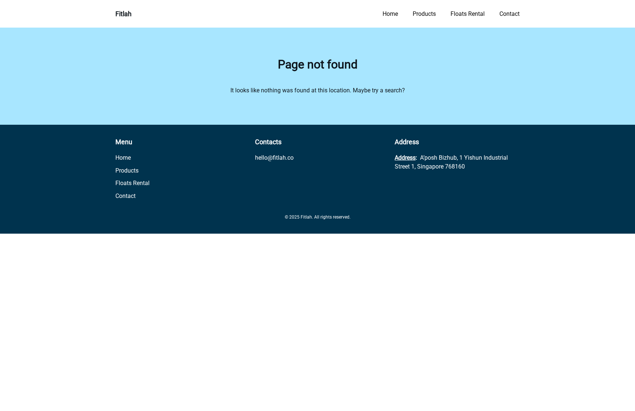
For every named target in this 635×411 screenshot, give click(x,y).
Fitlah (123, 14)
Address (405, 157)
